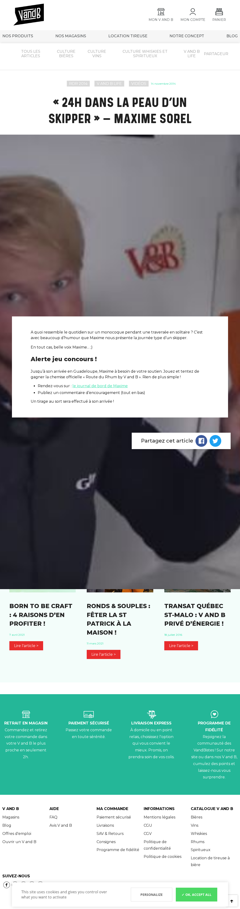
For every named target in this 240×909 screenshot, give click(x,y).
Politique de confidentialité (157, 845)
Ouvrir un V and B (19, 842)
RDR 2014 (78, 83)
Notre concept (186, 36)
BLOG (232, 36)
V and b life (192, 53)
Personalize (151, 894)
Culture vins (97, 53)
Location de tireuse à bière (210, 861)
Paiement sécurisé (114, 817)
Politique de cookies (162, 856)
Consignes (106, 842)
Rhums (197, 842)
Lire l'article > (26, 646)
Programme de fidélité (118, 850)
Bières (196, 817)
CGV (148, 833)
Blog (6, 825)
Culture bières (66, 53)
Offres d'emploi (16, 833)
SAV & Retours (110, 833)
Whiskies (199, 833)
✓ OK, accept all (196, 894)
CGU (148, 825)
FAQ (53, 817)
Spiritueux (200, 850)
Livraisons (105, 825)
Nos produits (17, 36)
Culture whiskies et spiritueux (145, 53)
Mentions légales (159, 817)
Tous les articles (30, 53)
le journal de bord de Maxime (100, 386)
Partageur (216, 54)
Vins (194, 825)
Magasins (10, 817)
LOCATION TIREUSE (127, 36)
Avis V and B (60, 825)
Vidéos (138, 83)
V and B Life (109, 83)
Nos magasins (70, 36)
